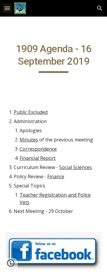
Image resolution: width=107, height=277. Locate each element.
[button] (7, 8)
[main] (53, 57)
